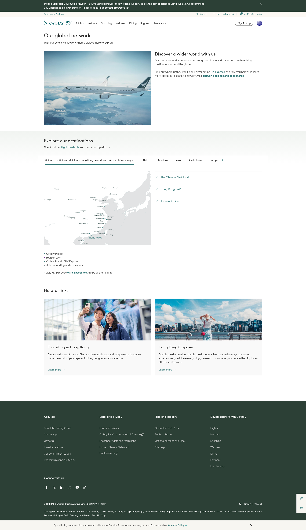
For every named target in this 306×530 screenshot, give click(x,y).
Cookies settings (108, 453)
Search (203, 14)
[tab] (89, 160)
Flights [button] (80, 23)
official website (76, 272)
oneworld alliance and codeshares (223, 75)
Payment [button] (145, 23)
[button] (56, 370)
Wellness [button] (120, 23)
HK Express (218, 72)
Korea (247, 504)
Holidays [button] (92, 23)
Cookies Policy (176, 525)
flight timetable (70, 147)
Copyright (49, 503)
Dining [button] (133, 23)
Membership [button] (161, 23)
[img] (261, 4)
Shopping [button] (106, 23)
